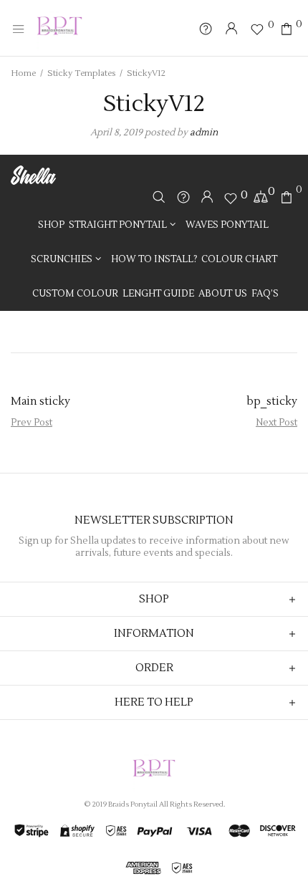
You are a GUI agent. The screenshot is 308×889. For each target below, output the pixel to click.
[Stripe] (31, 831)
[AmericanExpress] (143, 868)
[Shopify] (77, 831)
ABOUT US (222, 293)
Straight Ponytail (118, 225)
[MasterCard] (239, 831)
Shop (51, 225)
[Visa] (200, 831)
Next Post (276, 422)
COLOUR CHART (239, 259)
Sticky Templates (81, 73)
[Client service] (183, 199)
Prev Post (31, 422)
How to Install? (154, 259)
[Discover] (277, 831)
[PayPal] (154, 831)
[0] (259, 29)
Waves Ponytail (227, 225)
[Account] (207, 198)
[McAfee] (181, 868)
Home (23, 73)
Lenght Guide (158, 293)
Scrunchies (61, 259)
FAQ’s (265, 293)
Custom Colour (75, 293)
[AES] (116, 831)
